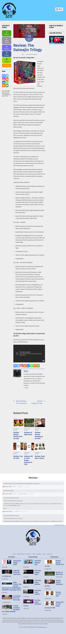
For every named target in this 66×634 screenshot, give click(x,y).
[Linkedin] (28, 365)
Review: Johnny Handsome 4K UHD (39, 436)
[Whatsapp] (31, 365)
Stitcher (6, 49)
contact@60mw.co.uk (41, 627)
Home (14, 554)
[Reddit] (24, 365)
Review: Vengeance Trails (36, 402)
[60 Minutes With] (9, 18)
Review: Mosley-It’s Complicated (21, 402)
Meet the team (21, 554)
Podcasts (28, 554)
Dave (22, 54)
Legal (44, 554)
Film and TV (29, 54)
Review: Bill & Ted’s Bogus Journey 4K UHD (28, 460)
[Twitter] (18, 365)
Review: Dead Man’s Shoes (40, 457)
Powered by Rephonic (59, 525)
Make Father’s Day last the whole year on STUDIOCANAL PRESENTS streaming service (11, 586)
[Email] (38, 365)
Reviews (35, 54)
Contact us (49, 554)
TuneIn (7, 55)
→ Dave (26, 387)
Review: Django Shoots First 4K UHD (17, 436)
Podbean (6, 34)
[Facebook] (15, 365)
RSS (7, 65)
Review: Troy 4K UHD (18, 457)
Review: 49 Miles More (28, 434)
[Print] (34, 365)
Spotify (6, 61)
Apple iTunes (7, 41)
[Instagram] (21, 365)
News (34, 554)
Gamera (39, 109)
